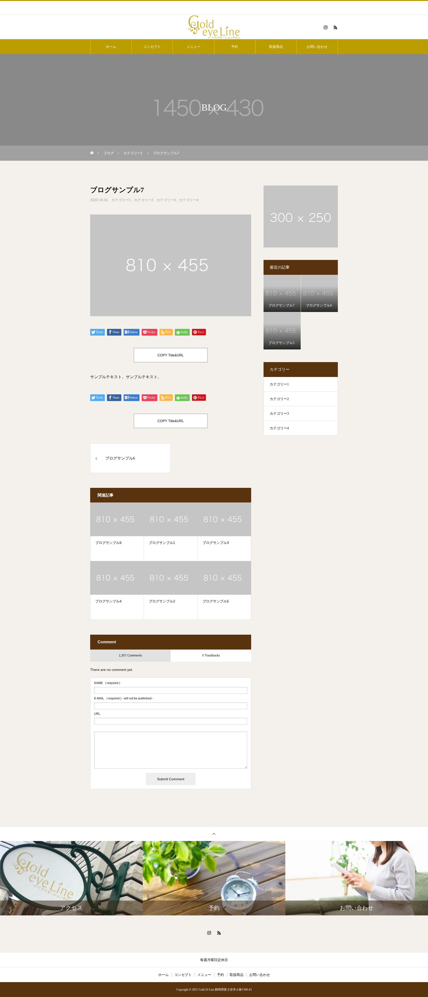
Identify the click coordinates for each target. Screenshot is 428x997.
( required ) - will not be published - (123, 698)
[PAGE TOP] (214, 833)
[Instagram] (325, 27)
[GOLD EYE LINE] (214, 27)
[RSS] (335, 27)
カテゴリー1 (121, 200)
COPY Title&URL (171, 355)
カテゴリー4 (188, 200)
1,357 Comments (130, 655)
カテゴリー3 (166, 200)
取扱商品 (276, 47)
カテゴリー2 (143, 200)
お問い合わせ (317, 47)
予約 (234, 47)
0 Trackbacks (211, 655)
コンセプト (152, 47)
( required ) (107, 683)
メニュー (193, 47)
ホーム (111, 47)
